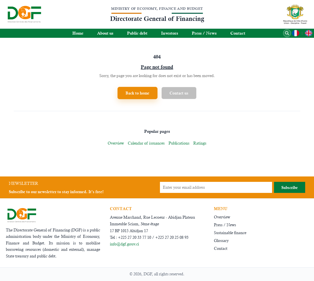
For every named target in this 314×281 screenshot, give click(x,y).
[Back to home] (24, 14)
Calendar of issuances (146, 143)
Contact (237, 33)
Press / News (204, 33)
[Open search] (287, 33)
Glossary (221, 240)
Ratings (199, 143)
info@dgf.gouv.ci (124, 244)
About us (105, 33)
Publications (179, 143)
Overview (116, 143)
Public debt (137, 33)
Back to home (137, 93)
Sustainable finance (230, 232)
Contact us (179, 93)
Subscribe (289, 187)
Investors (169, 33)
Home (77, 33)
